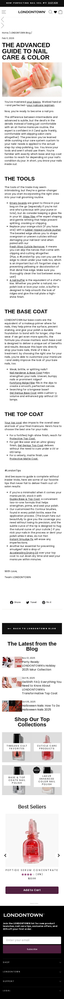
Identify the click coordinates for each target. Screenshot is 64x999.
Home (5, 32)
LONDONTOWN (11, 971)
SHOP (6, 962)
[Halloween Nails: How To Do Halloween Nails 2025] (12, 706)
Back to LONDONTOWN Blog (34, 628)
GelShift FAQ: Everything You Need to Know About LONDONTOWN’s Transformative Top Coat (41, 687)
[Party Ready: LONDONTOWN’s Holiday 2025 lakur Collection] (12, 662)
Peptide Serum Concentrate (32, 870)
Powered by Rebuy (32, 903)
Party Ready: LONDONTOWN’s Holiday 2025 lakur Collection (38, 666)
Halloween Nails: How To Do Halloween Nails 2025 (41, 707)
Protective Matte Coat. (24, 458)
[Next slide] (58, 855)
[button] (32, 20)
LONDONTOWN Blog (20, 32)
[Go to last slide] (5, 855)
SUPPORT (8, 981)
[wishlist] (55, 11)
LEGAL (7, 990)
